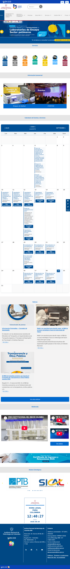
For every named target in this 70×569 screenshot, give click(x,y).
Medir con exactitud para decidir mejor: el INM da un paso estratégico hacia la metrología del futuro (52, 330)
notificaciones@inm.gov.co (56, 548)
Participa (30, 15)
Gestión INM (57, 15)
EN (62, 2)
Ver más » (5, 342)
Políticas (51, 555)
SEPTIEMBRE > (61, 128)
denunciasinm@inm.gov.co (56, 552)
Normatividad (34, 25)
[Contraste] (68, 200)
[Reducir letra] (68, 203)
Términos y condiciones (61, 555)
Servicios (47, 15)
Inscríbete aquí (29, 226)
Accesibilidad (61, 557)
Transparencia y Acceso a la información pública (10, 15)
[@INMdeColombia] (26, 549)
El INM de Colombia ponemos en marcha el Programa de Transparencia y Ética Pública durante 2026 (15, 377)
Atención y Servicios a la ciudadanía (20, 15)
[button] (20, 15)
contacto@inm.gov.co (54, 544)
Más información (6, 204)
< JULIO (6, 128)
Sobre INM (38, 15)
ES (67, 2)
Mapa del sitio (52, 557)
